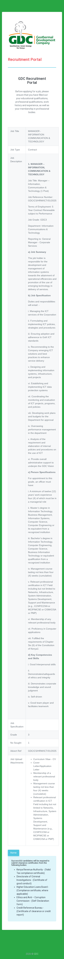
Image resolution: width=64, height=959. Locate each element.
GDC (36, 954)
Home (13, 852)
